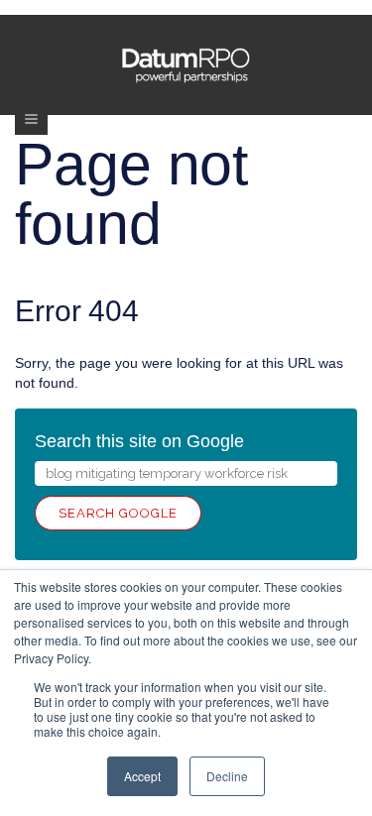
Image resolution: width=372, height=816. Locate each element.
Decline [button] (227, 775)
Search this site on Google (139, 441)
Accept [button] (142, 775)
